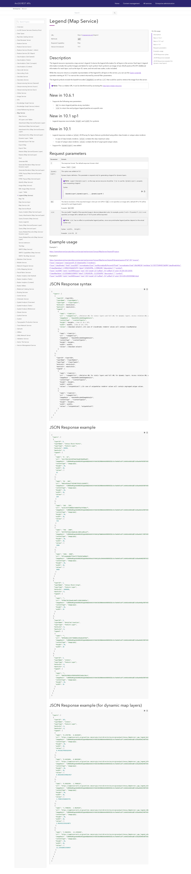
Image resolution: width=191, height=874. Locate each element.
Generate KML (23, 161)
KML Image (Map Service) (27, 189)
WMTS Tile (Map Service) (27, 256)
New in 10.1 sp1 (159, 41)
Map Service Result (25, 209)
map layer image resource (112, 85)
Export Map (22, 145)
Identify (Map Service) (26, 182)
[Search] (114, 12)
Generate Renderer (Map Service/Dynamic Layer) (29, 166)
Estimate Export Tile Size (26, 141)
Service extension (24, 243)
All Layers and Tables (25, 119)
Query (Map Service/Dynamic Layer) (30, 225)
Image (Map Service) (25, 185)
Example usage (158, 51)
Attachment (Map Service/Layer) (29, 126)
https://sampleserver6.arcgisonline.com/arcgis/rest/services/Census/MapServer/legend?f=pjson (84, 251)
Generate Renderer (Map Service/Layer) (31, 170)
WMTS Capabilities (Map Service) (29, 253)
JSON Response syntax (161, 54)
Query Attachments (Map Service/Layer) (31, 215)
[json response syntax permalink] (93, 284)
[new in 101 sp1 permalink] (80, 116)
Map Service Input (24, 202)
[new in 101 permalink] (72, 129)
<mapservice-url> (87, 35)
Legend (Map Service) (26, 195)
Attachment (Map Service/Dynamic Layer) (32, 123)
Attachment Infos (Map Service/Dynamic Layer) (31, 130)
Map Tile (21, 199)
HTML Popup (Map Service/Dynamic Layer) (30, 174)
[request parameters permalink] (87, 153)
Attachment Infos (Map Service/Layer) (31, 135)
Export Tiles (22, 148)
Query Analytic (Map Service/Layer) (30, 212)
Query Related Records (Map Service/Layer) (31, 238)
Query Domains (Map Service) (28, 218)
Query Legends (24, 222)
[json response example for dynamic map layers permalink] (143, 705)
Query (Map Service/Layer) (27, 228)
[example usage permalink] (79, 242)
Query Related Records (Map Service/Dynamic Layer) (31, 233)
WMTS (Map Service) (25, 249)
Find (20, 158)
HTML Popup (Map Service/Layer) (29, 179)
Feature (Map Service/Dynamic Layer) (31, 151)
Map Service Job (24, 205)
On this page (156, 31)
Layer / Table (23, 192)
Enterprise (16, 9)
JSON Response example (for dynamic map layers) (163, 62)
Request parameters (160, 48)
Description (157, 35)
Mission (24, 9)
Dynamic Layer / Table (26, 138)
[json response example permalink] (97, 427)
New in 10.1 (157, 44)
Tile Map (21, 246)
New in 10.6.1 (158, 38)
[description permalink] (72, 58)
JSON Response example (162, 58)
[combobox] (30, 22)
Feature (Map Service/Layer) (28, 155)
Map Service (23, 116)
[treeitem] (30, 27)
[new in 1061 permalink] (76, 95)
